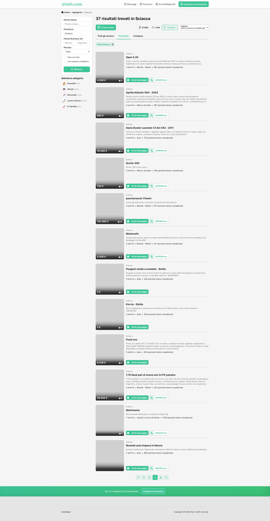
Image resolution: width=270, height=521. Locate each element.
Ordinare (184, 26)
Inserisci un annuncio (195, 4)
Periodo (67, 47)
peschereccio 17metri (138, 198)
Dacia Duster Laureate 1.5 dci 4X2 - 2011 (150, 127)
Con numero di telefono (78, 61)
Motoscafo (132, 233)
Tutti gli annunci (106, 36)
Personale (124, 36)
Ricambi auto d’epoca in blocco (144, 445)
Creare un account (153, 491)
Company (138, 36)
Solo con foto (74, 57)
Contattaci (66, 512)
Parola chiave (70, 20)
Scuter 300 (132, 163)
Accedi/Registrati (166, 4)
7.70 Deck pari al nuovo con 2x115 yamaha (150, 374)
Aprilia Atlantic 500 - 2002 (142, 92)
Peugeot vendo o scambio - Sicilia (146, 269)
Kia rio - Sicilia (134, 304)
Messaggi (132, 4)
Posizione (147, 4)
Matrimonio (133, 410)
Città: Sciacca (103, 44)
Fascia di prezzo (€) (73, 39)
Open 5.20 (132, 57)
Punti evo (131, 339)
